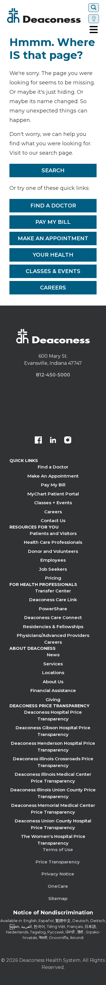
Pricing (53, 578)
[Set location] (93, 18)
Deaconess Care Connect (53, 617)
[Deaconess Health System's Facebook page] (38, 440)
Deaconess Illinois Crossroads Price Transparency (53, 762)
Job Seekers (53, 569)
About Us (53, 681)
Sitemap (57, 898)
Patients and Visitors (53, 533)
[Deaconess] (46, 15)
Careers (53, 287)
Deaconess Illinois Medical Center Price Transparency (53, 777)
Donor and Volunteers (53, 551)
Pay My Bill (53, 222)
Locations (53, 672)
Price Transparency (58, 862)
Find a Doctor (53, 205)
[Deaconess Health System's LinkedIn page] (53, 440)
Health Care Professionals (53, 542)
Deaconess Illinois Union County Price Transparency (53, 793)
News (53, 654)
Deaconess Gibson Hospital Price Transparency (53, 731)
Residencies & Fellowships (53, 626)
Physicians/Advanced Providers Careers (53, 639)
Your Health (53, 255)
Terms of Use (58, 849)
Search (53, 170)
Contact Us (53, 520)
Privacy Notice (58, 874)
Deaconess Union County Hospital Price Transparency (53, 824)
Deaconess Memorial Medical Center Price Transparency (53, 808)
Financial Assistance (53, 690)
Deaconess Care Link (53, 599)
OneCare (58, 886)
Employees (53, 560)
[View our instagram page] (68, 440)
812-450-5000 (53, 375)
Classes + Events (53, 502)
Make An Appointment (53, 238)
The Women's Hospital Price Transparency (53, 840)
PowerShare (53, 608)
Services (53, 664)
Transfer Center (53, 591)
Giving (53, 699)
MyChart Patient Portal (53, 494)
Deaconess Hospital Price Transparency (53, 715)
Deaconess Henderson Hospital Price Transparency (53, 746)
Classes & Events (53, 271)
